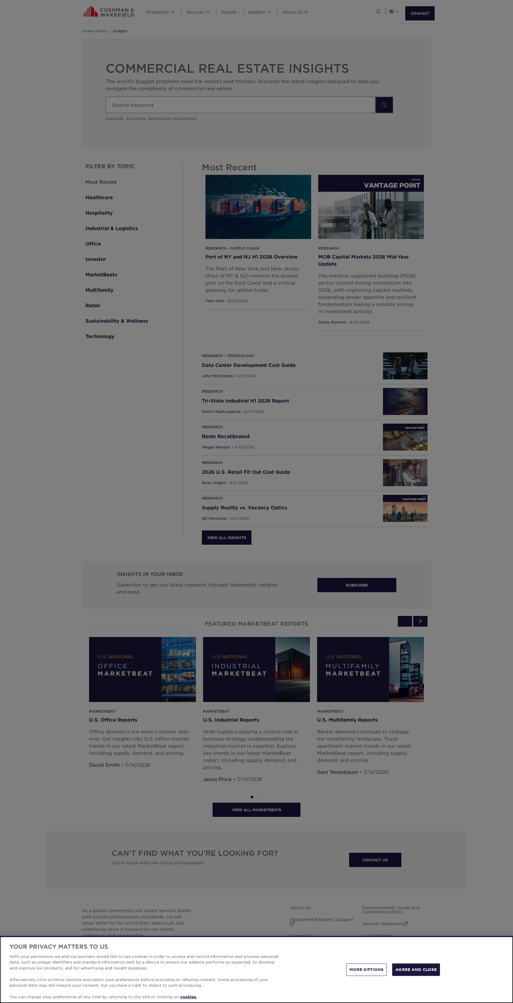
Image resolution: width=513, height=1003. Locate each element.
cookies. (188, 996)
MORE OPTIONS (366, 969)
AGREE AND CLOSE (416, 969)
